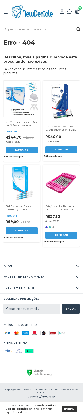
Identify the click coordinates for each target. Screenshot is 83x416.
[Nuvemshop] (41, 397)
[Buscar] (77, 29)
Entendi (69, 408)
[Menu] (6, 12)
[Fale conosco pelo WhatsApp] (69, 12)
